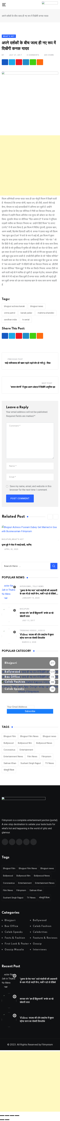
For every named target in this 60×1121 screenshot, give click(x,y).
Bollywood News (44, 743)
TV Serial (25, 319)
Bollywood (9, 743)
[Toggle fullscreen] (7, 1115)
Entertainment (26, 749)
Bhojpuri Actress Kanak (14, 306)
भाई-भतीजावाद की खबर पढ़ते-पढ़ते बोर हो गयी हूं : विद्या (28, 363)
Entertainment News (13, 756)
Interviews (25, 586)
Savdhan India (10, 319)
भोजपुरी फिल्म (9, 770)
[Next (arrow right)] (7, 1119)
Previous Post (15, 359)
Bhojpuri (6, 539)
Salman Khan (10, 763)
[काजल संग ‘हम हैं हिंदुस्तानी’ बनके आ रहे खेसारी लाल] (9, 614)
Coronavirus (9, 749)
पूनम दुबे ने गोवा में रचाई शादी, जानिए (16, 545)
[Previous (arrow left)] (2, 1119)
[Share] (12, 1115)
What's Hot (18, 539)
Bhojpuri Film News (29, 736)
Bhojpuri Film (10, 736)
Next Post (47, 383)
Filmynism (46, 756)
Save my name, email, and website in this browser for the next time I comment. (30, 488)
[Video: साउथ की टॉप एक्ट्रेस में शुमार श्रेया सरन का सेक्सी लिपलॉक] (9, 636)
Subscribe (30, 711)
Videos (41, 631)
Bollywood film (25, 743)
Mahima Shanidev (46, 313)
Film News (32, 756)
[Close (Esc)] (17, 1115)
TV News (49, 763)
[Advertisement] (30, 165)
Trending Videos (28, 631)
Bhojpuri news (36, 306)
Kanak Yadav (26, 313)
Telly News (38, 586)
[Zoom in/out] (2, 1115)
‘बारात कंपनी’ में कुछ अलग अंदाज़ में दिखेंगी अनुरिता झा (32, 387)
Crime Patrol (9, 313)
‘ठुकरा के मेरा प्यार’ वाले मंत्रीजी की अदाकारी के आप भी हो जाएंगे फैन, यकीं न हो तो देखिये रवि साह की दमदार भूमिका (38, 593)
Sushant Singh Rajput (31, 763)
